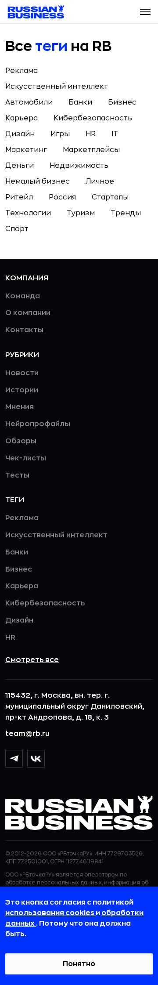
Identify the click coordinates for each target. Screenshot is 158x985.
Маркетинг (26, 149)
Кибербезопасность (93, 118)
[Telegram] (14, 759)
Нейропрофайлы (37, 423)
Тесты (17, 475)
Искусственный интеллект (56, 86)
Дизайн (20, 134)
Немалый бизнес (37, 181)
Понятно (79, 963)
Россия (62, 197)
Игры (60, 134)
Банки (80, 102)
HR (91, 134)
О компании (27, 312)
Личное (100, 181)
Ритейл (19, 197)
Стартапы (110, 197)
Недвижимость (79, 165)
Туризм (81, 213)
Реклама (21, 70)
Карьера (21, 118)
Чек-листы (25, 458)
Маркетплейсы (91, 149)
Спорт (17, 228)
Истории (21, 390)
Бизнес (122, 102)
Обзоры (20, 441)
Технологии (28, 213)
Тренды (126, 213)
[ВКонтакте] (36, 759)
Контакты (24, 329)
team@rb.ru (27, 733)
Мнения (19, 406)
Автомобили (29, 102)
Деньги (19, 165)
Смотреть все (32, 659)
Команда (22, 296)
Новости (22, 373)
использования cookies (50, 912)
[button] (145, 11)
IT (114, 134)
